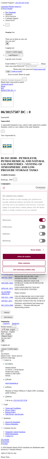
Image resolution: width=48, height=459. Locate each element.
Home (3, 86)
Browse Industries (11, 424)
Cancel (8, 52)
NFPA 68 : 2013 (7, 288)
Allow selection (24, 263)
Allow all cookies (24, 256)
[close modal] (7, 43)
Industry (6, 312)
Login (8, 71)
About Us (17, 6)
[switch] (42, 227)
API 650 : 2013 (6, 301)
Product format (6, 327)
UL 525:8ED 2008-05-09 (5, 293)
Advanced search (7, 84)
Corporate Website (7, 6)
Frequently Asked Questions (15, 432)
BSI (2, 88)
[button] (9, 329)
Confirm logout (17, 52)
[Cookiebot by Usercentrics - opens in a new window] (35, 188)
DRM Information (11, 434)
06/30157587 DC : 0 (8, 90)
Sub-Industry (8, 317)
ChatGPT (6, 323)
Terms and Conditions (13, 408)
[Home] (7, 8)
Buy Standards (10, 12)
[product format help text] (14, 326)
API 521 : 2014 (6, 277)
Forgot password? (39, 69)
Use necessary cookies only (24, 270)
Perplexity (15, 323)
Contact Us (9, 436)
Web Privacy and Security (14, 414)
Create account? (16, 71)
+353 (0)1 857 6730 (22, 3)
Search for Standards (12, 422)
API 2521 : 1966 (7, 297)
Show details (36, 250)
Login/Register (13, 55)
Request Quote (6, 336)
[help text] (3, 131)
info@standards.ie (11, 383)
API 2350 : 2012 (7, 283)
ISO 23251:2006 (7, 305)
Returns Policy (10, 412)
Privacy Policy (10, 410)
